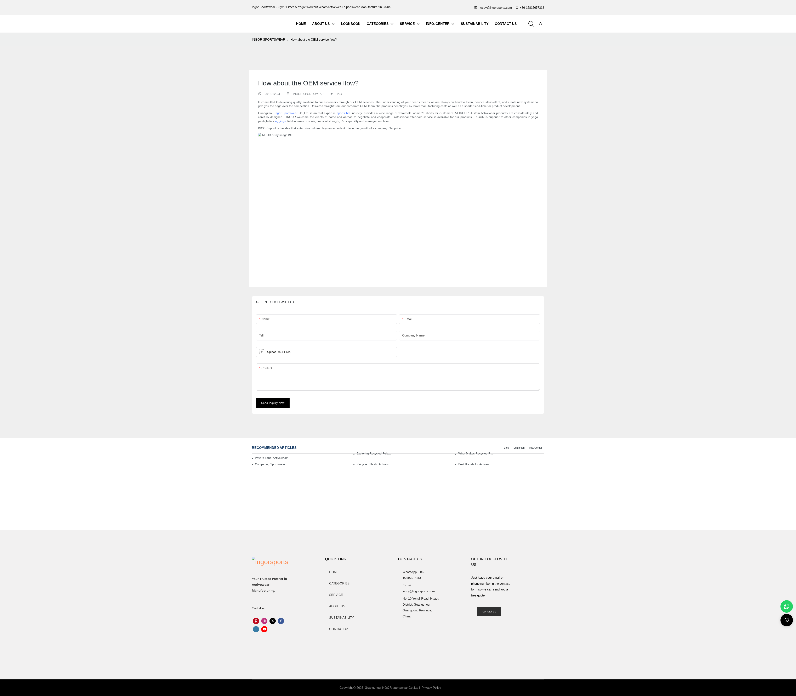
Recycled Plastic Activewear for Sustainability (374, 464)
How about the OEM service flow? (313, 39)
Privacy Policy (431, 687)
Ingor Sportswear (286, 113)
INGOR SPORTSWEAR (268, 39)
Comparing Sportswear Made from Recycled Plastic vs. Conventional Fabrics (272, 464)
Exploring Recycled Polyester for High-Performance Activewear (374, 453)
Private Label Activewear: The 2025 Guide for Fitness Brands (274, 457)
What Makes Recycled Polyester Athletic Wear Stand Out (475, 453)
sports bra (344, 113)
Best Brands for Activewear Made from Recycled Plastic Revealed (475, 464)
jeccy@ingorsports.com (496, 7)
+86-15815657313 (532, 7)
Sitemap (450, 687)
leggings (280, 121)
